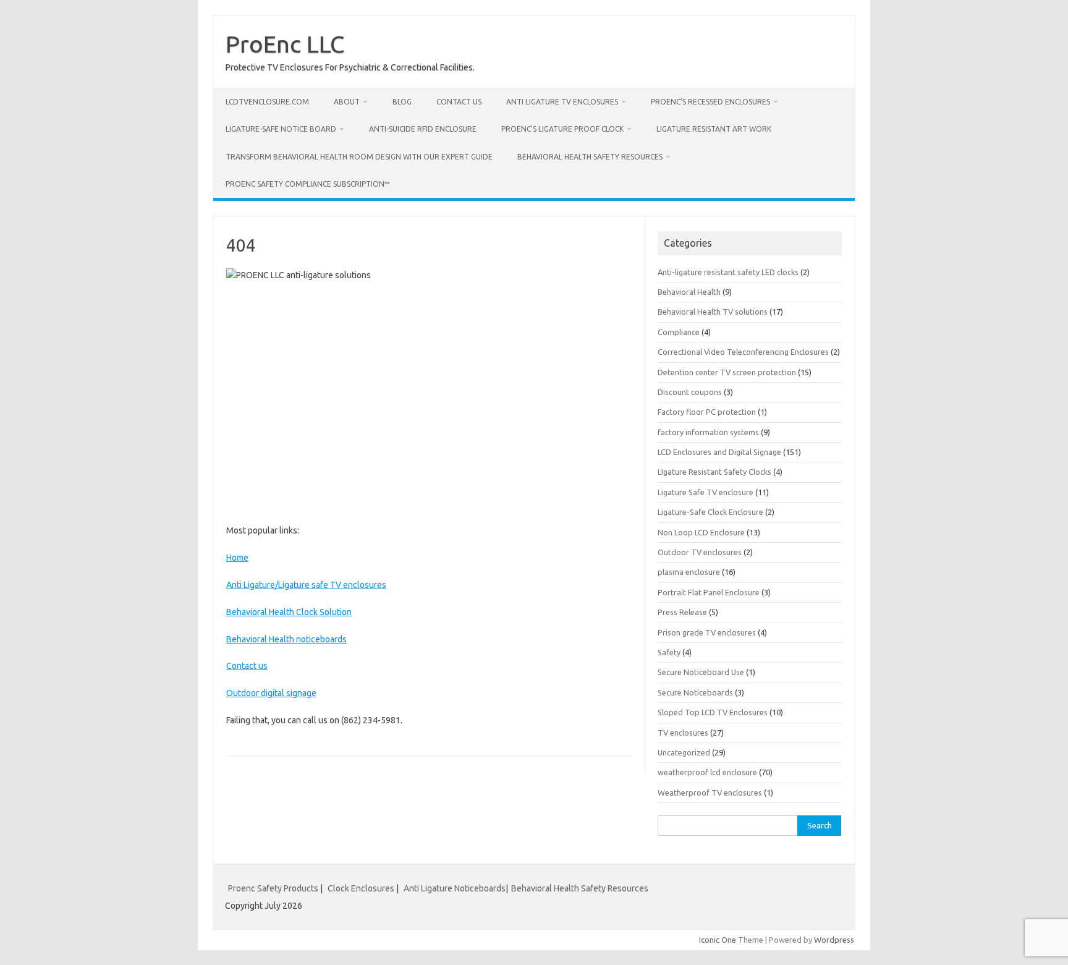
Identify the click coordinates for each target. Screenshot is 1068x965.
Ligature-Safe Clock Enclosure (710, 512)
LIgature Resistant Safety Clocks (714, 471)
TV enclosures (683, 732)
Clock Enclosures (361, 888)
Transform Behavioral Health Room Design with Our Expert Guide (359, 157)
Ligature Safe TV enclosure (705, 492)
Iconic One (717, 939)
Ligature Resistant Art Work (713, 129)
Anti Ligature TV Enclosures (562, 102)
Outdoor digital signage (271, 693)
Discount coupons (690, 392)
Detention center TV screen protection (727, 372)
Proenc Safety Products (274, 888)
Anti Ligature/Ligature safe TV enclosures (306, 585)
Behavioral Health (689, 291)
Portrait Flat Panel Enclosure (709, 592)
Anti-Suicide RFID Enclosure (423, 129)
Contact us (458, 102)
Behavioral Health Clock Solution (289, 612)
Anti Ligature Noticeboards (455, 888)
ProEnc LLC (285, 44)
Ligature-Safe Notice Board (281, 129)
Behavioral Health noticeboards (286, 639)
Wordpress (834, 939)
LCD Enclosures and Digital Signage (719, 452)
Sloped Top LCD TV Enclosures (713, 712)
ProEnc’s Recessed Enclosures (710, 102)
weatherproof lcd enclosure (707, 772)
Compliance (679, 332)
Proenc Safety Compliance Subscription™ (308, 184)
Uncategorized (684, 752)
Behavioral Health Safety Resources (590, 157)
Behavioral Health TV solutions (713, 311)
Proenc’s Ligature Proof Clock (562, 129)
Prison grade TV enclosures (707, 632)
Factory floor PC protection (707, 411)
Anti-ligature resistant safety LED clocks (728, 272)
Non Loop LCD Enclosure (701, 532)
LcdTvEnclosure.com (267, 102)
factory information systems (708, 432)
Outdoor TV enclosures (700, 552)
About (347, 102)
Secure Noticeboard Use (701, 672)
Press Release (682, 612)
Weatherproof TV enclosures (710, 792)
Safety (669, 652)
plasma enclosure (689, 572)
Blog (402, 102)
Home (237, 558)
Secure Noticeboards (695, 692)
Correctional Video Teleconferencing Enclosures (743, 351)
